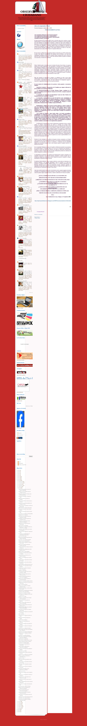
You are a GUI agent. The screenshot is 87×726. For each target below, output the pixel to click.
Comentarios (20, 435)
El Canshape (21, 176)
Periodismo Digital (21, 28)
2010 (19, 479)
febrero (20, 706)
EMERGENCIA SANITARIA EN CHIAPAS (26, 590)
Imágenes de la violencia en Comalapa (25, 654)
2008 (19, 709)
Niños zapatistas (21, 614)
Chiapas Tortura (21, 126)
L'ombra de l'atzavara (22, 238)
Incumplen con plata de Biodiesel (24, 635)
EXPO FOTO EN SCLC (23, 536)
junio (20, 701)
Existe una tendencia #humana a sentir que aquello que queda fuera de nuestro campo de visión (27, 157)
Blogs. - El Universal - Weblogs (24, 79)
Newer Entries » (37, 217)
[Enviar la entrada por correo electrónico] (70, 206)
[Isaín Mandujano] (20, 427)
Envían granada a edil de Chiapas (25, 686)
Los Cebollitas (21, 262)
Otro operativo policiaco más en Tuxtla (25, 640)
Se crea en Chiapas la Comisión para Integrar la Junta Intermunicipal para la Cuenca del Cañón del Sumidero (27, 273)
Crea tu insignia (19, 428)
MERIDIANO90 (21, 269)
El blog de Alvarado (22, 166)
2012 (19, 476)
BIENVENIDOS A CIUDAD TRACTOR (25, 507)
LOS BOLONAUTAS (22, 249)
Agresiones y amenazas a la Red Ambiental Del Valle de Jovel (27, 110)
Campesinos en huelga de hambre (25, 628)
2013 (19, 475)
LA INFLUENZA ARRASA (23, 619)
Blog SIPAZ (21, 70)
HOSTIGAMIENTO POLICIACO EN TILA (25, 564)
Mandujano (21, 463)
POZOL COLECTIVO (22, 464)
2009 (19, 480)
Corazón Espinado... (22, 135)
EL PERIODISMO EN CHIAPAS (24, 186)
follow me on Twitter (29, 406)
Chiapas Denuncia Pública (23, 108)
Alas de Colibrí (21, 62)
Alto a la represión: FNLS (42, 26)
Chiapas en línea (22, 119)
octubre (20, 484)
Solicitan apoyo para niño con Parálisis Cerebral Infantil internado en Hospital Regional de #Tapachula (27, 284)
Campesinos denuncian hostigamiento (25, 631)
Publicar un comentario (38, 214)
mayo (20, 702)
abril (20, 704)
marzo (20, 705)
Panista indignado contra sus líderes (25, 641)
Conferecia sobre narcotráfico (24, 591)
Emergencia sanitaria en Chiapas (24, 592)
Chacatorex (21, 96)
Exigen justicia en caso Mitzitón (24, 551)
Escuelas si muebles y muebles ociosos (25, 580)
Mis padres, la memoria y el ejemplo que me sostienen (27, 137)
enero (20, 707)
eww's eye (20, 196)
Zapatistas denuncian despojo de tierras (26, 696)
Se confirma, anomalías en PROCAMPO (26, 513)
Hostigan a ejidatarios (22, 570)
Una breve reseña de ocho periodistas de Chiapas (27, 188)
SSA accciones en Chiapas (23, 525)
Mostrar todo (31, 292)
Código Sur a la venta (22, 596)
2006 (19, 711)
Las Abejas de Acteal (22, 225)
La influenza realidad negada (24, 642)
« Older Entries (37, 218)
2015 (19, 472)
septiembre (21, 485)
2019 (19, 471)
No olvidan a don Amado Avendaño (25, 539)
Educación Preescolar (23, 154)
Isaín (20, 461)
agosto (20, 486)
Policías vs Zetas (21, 658)
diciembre (20, 481)
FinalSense (45, 719)
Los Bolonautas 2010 (22, 258)
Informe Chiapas (22, 215)
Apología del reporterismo (23, 120)
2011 (19, 477)
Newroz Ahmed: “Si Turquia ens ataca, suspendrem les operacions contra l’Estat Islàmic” (27, 99)
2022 (19, 470)
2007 (19, 710)
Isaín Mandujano (19, 410)
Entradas (20, 433)
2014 (19, 474)
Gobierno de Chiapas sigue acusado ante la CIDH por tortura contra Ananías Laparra (25, 128)
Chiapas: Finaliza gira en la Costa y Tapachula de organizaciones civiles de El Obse (25, 72)
